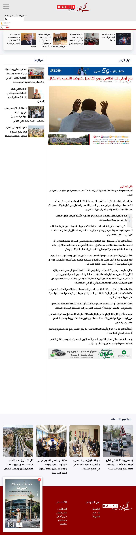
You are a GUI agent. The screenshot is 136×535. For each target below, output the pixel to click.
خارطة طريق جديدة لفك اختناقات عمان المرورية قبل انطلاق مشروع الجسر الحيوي (18, 464)
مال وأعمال (62, 516)
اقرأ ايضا (38, 60)
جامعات (63, 524)
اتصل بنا (96, 516)
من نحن (96, 513)
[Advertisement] (90, 165)
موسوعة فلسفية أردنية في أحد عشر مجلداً (108, 37)
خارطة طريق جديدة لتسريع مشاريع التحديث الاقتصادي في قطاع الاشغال (86, 464)
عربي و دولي (61, 513)
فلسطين (62, 520)
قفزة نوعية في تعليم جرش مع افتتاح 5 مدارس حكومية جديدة (16, 131)
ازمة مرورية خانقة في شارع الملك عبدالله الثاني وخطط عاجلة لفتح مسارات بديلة (119, 464)
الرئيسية (96, 509)
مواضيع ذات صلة (121, 419)
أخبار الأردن (124, 60)
